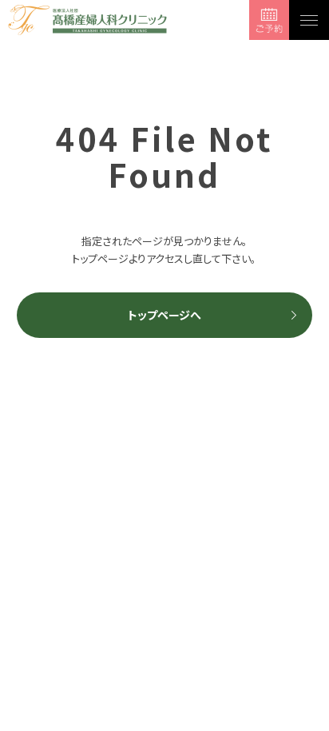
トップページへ (164, 315)
